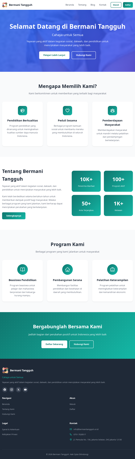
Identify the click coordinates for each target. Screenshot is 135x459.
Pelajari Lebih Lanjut (54, 55)
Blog (93, 4)
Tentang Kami (8, 409)
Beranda (70, 4)
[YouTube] (25, 389)
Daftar (128, 5)
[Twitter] (18, 389)
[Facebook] (4, 389)
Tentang (82, 4)
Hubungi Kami (83, 55)
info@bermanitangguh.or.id (86, 429)
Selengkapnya (13, 215)
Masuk (116, 5)
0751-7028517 (80, 434)
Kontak (102, 4)
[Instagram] (11, 389)
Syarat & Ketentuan (10, 429)
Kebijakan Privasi (9, 434)
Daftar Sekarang (54, 344)
